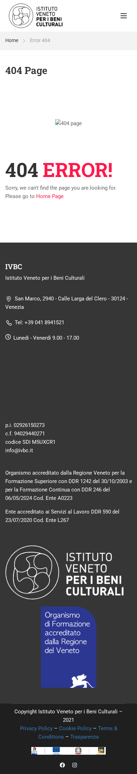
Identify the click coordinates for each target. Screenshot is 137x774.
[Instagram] (75, 765)
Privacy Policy (37, 728)
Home (11, 40)
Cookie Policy (75, 728)
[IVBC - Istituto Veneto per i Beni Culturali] (36, 15)
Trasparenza (84, 737)
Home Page (50, 196)
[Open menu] (124, 16)
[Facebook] (62, 765)
